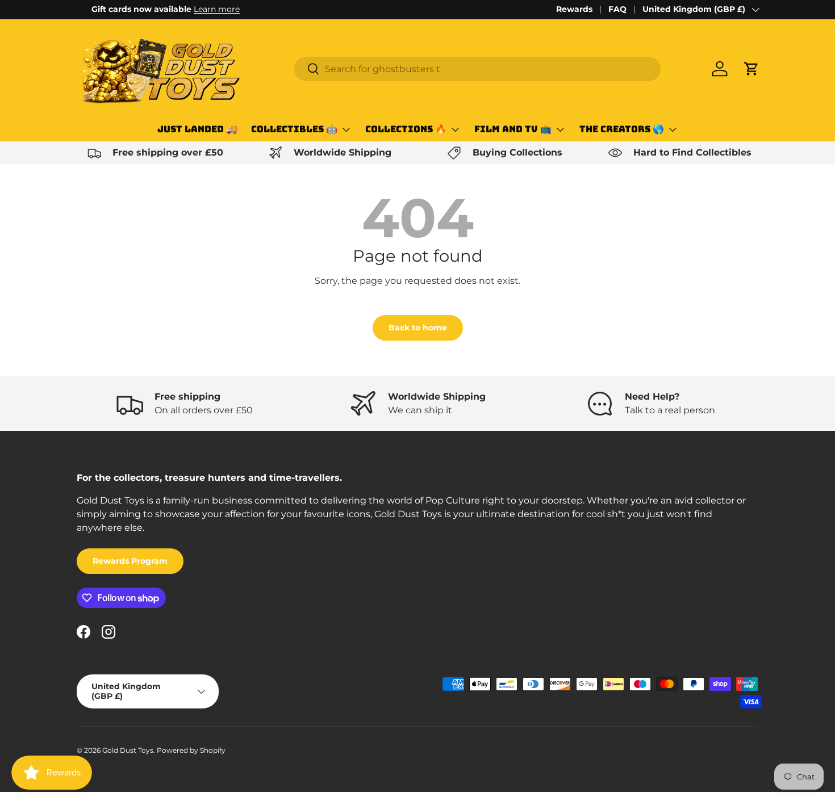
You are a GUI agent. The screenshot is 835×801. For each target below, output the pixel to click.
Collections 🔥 (405, 129)
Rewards (574, 9)
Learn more (202, 9)
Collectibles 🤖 (294, 129)
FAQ (617, 9)
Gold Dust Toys (127, 750)
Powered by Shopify (191, 750)
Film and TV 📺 (513, 129)
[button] (751, 68)
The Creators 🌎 (621, 129)
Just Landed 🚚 (197, 129)
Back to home (418, 327)
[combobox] (477, 69)
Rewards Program (130, 561)
